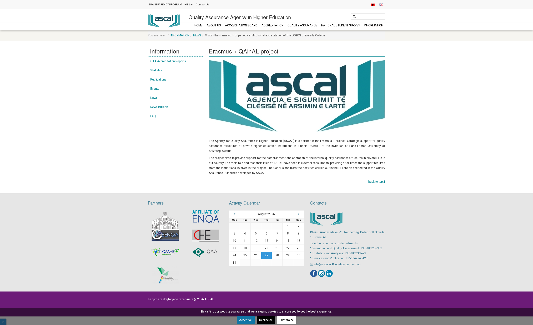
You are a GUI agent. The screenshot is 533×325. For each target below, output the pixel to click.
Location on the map (347, 264)
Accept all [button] (245, 320)
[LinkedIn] (329, 273)
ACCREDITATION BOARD (241, 25)
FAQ (153, 116)
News (197, 35)
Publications (158, 79)
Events (154, 88)
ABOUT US (214, 25)
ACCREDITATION (272, 25)
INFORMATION (373, 25)
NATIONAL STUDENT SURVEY (340, 25)
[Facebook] (313, 273)
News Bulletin (159, 107)
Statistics (156, 70)
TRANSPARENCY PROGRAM (165, 4)
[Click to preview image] (297, 95)
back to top (376, 181)
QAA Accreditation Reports (168, 61)
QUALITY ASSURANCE (302, 25)
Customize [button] (286, 320)
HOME (198, 25)
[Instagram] (321, 273)
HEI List (188, 4)
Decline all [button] (265, 320)
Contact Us (202, 4)
